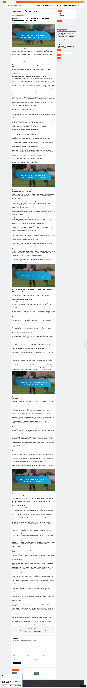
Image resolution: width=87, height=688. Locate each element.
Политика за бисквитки (49, 5)
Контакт (57, 5)
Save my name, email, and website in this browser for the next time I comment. (27, 659)
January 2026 (60, 62)
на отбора (26, 150)
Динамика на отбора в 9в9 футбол (18, 15)
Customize (5, 685)
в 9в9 (17, 301)
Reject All (11, 685)
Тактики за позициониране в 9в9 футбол (64, 28)
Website (42, 655)
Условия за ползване (40, 5)
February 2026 (60, 60)
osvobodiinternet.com (13, 5)
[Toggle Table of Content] (23, 61)
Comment (15, 642)
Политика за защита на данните (70, 5)
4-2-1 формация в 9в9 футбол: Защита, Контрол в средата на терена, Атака (66, 37)
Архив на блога (61, 15)
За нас (61, 5)
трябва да (18, 226)
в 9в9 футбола (17, 252)
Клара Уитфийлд (15, 22)
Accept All (18, 685)
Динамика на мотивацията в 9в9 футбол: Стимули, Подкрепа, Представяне (24, 674)
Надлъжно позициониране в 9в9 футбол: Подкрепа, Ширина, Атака (47, 673)
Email (28, 655)
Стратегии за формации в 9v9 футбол (64, 25)
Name (14, 655)
